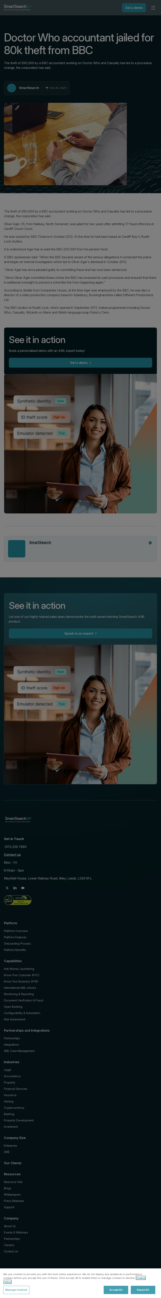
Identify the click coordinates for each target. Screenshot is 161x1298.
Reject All (143, 1289)
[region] (80, 1283)
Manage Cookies (16, 1289)
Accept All (115, 1289)
